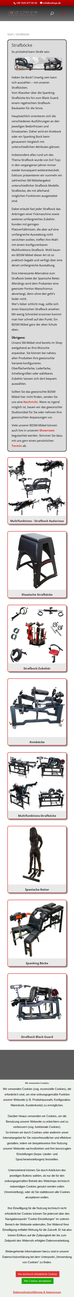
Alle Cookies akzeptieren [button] (37, 1281)
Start (10, 34)
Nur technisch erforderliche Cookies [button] (37, 1274)
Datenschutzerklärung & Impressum (37, 1292)
